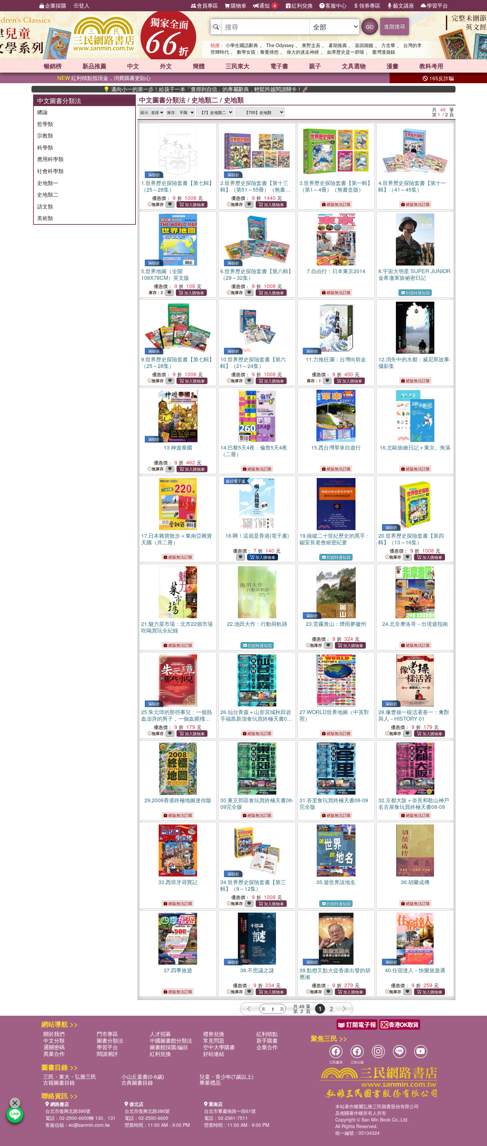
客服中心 (336, 5)
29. (177, 800)
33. (177, 882)
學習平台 (437, 5)
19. (334, 539)
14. (253, 451)
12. (414, 362)
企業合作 (267, 1047)
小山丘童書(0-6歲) (142, 1076)
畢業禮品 (210, 1082)
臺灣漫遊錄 (383, 51)
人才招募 (160, 1034)
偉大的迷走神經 (303, 51)
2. (255, 189)
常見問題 (213, 1040)
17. (176, 539)
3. (336, 186)
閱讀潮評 (107, 1053)
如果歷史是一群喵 (345, 51)
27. (334, 715)
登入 (84, 5)
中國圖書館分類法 (171, 1040)
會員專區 (207, 5)
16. (415, 447)
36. (415, 882)
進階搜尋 (394, 26)
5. (165, 274)
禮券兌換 (213, 1034)
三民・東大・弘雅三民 (69, 1076)
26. (256, 718)
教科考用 (431, 66)
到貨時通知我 (418, 292)
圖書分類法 (110, 1040)
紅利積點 (267, 1034)
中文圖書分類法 (162, 99)
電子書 (279, 66)
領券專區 (369, 5)
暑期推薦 (337, 45)
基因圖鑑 (364, 45)
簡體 (199, 66)
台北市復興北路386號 (67, 1111)
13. (178, 447)
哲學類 (45, 124)
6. (257, 274)
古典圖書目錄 (137, 1082)
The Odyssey (280, 45)
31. (333, 803)
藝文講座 (403, 5)
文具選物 (354, 66)
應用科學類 (50, 159)
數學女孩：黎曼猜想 (258, 51)
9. (177, 362)
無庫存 (158, 204)
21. (177, 627)
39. (334, 973)
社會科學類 (50, 171)
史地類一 (47, 183)
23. (336, 624)
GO (370, 26)
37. (178, 970)
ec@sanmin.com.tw (89, 1124)
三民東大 (237, 66)
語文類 (45, 206)
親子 (315, 66)
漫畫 (393, 66)
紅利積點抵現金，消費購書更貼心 (104, 78)
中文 (133, 66)
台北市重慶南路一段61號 (230, 1111)
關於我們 (54, 1034)
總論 (42, 112)
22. (257, 624)
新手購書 (267, 1040)
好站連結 (213, 1053)
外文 (166, 66)
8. (414, 274)
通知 (267, 5)
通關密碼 (54, 1047)
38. (257, 970)
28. (413, 715)
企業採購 (55, 5)
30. (257, 803)
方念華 (388, 45)
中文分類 (54, 1040)
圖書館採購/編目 (169, 1047)
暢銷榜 (53, 66)
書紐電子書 (235, 481)
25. (176, 718)
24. (415, 624)
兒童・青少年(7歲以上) (226, 1076)
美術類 (45, 218)
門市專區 (107, 1034)
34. (253, 885)
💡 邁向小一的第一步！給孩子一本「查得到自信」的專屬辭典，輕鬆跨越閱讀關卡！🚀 (170, 89)
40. (415, 970)
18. (257, 535)
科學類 (45, 147)
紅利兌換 (302, 5)
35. (335, 882)
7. (336, 271)
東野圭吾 (311, 45)
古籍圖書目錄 (59, 1082)
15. (336, 447)
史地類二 (47, 194)
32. (413, 803)
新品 (94, 66)
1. (177, 186)
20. (411, 539)
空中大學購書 (219, 1047)
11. (336, 359)
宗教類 (45, 135)
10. (253, 362)
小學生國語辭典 (242, 45)
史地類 (234, 99)
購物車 (238, 5)
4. (412, 186)
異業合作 (54, 1053)
